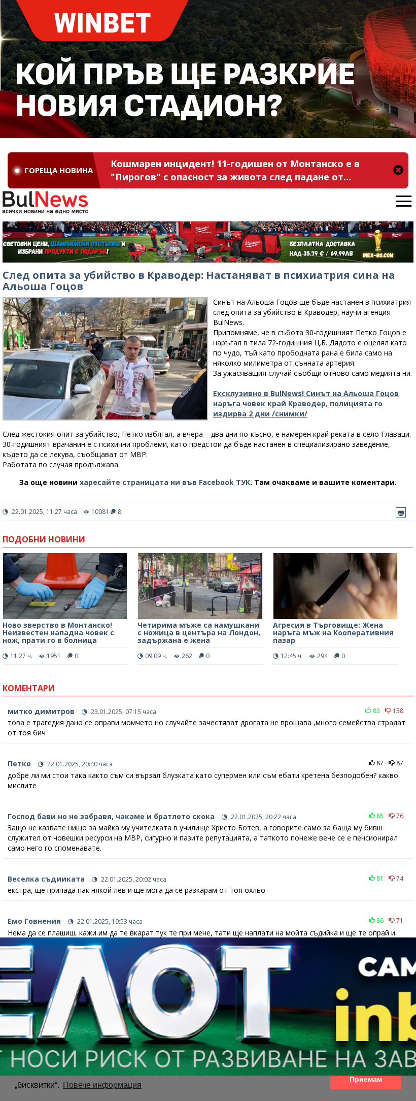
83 (375, 710)
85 (379, 816)
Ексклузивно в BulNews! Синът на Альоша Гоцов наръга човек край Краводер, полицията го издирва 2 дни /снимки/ (306, 403)
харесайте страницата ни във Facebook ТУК (165, 482)
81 (379, 878)
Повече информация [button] (102, 1085)
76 (399, 816)
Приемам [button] (366, 1079)
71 (399, 920)
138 (397, 710)
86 (379, 920)
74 (399, 878)
